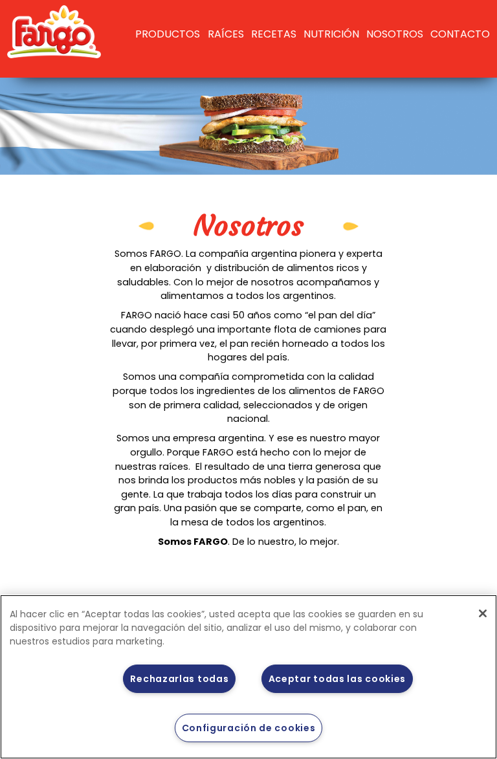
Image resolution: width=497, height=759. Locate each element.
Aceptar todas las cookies (337, 678)
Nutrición (331, 34)
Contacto (460, 34)
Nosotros (394, 34)
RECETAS (273, 34)
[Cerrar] (483, 613)
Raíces (226, 34)
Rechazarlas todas (179, 678)
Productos (167, 34)
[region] (248, 677)
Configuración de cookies (249, 727)
